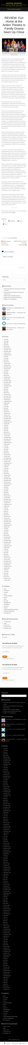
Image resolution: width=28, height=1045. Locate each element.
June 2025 (6, 358)
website (13, 212)
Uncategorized (7, 613)
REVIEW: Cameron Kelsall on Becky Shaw (13, 297)
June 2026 (6, 341)
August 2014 (6, 568)
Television (6, 606)
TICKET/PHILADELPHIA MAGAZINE (11, 609)
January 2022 (7, 415)
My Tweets (4, 637)
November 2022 (7, 398)
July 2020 (6, 446)
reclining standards (14, 3)
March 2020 (6, 453)
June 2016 (6, 530)
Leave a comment (21, 34)
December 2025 (7, 349)
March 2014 (6, 576)
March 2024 (6, 375)
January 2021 (7, 435)
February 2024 (7, 377)
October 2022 (7, 399)
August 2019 (6, 465)
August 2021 (6, 423)
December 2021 (7, 416)
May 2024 (6, 372)
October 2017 (7, 502)
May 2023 (6, 389)
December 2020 (7, 437)
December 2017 (7, 499)
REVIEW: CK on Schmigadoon (10, 299)
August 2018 (6, 485)
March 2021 (6, 432)
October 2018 (7, 482)
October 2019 (7, 461)
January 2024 (7, 379)
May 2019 (6, 470)
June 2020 (6, 447)
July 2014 (6, 569)
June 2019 (6, 468)
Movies (5, 597)
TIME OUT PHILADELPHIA (9, 611)
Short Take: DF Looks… (12, 327)
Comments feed (7, 626)
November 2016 (7, 521)
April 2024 (6, 373)
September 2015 (7, 545)
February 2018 (7, 496)
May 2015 (6, 552)
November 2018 (7, 480)
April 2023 (6, 391)
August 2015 (6, 547)
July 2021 (6, 425)
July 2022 (6, 404)
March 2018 (6, 494)
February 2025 (7, 363)
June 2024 (6, 370)
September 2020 (7, 442)
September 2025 (7, 355)
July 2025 (6, 356)
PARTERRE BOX (7, 602)
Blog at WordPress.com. (14, 1039)
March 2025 (6, 361)
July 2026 (6, 339)
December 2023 (7, 380)
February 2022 (7, 413)
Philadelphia (6, 604)
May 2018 (6, 490)
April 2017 (6, 513)
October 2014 (7, 564)
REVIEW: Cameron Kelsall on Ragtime (12, 295)
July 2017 (6, 508)
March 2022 (6, 411)
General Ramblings (13, 238)
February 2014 (7, 578)
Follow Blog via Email (9, 643)
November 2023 (7, 382)
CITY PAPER (6, 590)
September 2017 (7, 504)
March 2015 (6, 556)
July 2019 (6, 466)
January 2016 (7, 539)
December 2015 (7, 540)
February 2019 (7, 475)
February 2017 (7, 516)
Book (5, 589)
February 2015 (7, 557)
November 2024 (7, 367)
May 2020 (6, 449)
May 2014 (6, 573)
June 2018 (6, 489)
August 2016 (6, 527)
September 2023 (7, 385)
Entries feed (7, 625)
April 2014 (6, 575)
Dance (5, 594)
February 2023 (7, 394)
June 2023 (6, 387)
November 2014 (7, 563)
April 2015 (6, 554)
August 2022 (6, 403)
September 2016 (7, 525)
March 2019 (6, 473)
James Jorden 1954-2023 (19, 323)
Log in (5, 623)
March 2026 (6, 346)
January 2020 (7, 456)
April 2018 (6, 492)
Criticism (6, 592)
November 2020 (7, 439)
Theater (6, 607)
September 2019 (7, 463)
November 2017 (7, 501)
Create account (7, 621)
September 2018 (7, 483)
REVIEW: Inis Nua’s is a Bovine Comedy (6, 243)
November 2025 (7, 351)
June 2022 (6, 406)
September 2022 (7, 401)
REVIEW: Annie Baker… (11, 312)
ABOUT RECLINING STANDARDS (14, 9)
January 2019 (7, 477)
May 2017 (6, 511)
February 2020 (7, 454)
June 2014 (6, 571)
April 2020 (6, 451)
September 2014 (7, 566)
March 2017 (6, 514)
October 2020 (7, 441)
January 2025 (7, 365)
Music (5, 599)
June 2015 (6, 551)
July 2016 (6, 528)
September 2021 (7, 422)
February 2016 (7, 537)
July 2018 (6, 487)
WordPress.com (7, 628)
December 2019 (7, 458)
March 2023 (6, 392)
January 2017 (7, 518)
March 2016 (6, 535)
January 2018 (7, 497)
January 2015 (7, 559)
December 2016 (7, 520)
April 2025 (6, 360)
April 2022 (6, 410)
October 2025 (7, 353)
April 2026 (6, 344)
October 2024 (7, 368)
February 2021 (7, 434)
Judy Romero (10, 308)
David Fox (6, 34)
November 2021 (7, 418)
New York (6, 601)
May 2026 (6, 343)
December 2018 (7, 478)
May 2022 (6, 408)
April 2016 (6, 533)
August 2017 (6, 506)
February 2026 (7, 348)
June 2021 (6, 427)
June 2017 (6, 509)
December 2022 (7, 396)
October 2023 (7, 384)
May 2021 (6, 428)
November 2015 (7, 542)
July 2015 (6, 549)
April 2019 (6, 471)
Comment (21, 267)
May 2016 (6, 532)
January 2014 (7, 580)
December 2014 (7, 561)
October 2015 (7, 544)
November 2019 (7, 459)
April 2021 (6, 430)
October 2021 (7, 420)
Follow (4, 656)
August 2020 (6, 444)
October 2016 (7, 523)
